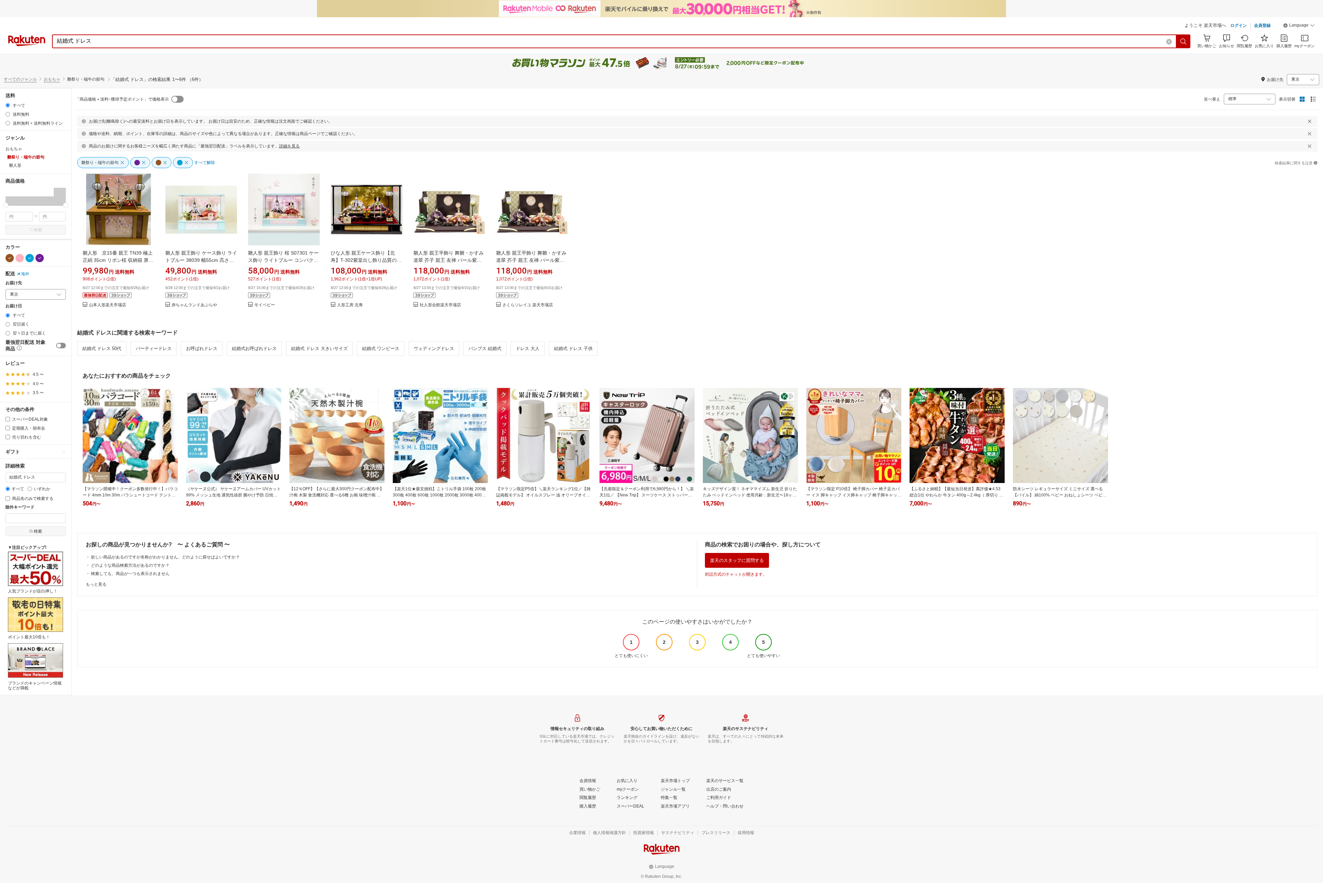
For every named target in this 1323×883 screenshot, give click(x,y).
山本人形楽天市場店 (107, 305)
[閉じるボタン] (1309, 121)
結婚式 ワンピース (380, 348)
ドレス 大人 (528, 348)
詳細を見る (289, 146)
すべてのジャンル (20, 79)
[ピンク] (20, 258)
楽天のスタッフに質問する (737, 560)
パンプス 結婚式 (485, 348)
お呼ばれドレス (201, 348)
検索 (38, 229)
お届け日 (14, 306)
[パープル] (39, 258)
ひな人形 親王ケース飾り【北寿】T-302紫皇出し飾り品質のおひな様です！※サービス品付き (366, 260)
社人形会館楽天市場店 (440, 305)
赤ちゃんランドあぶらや (194, 305)
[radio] (8, 105)
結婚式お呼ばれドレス (254, 348)
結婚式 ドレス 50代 (101, 348)
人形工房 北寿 (350, 305)
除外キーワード (20, 507)
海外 (25, 273)
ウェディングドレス (434, 348)
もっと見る (96, 584)
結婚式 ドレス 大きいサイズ (319, 348)
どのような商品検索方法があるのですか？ (130, 565)
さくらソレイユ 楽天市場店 (527, 305)
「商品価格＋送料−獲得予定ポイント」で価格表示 (122, 99)
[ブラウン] (10, 258)
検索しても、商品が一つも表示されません (130, 573)
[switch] (61, 345)
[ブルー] (29, 258)
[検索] (1183, 41)
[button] (1299, 26)
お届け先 (14, 283)
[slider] (5, 205)
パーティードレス (154, 348)
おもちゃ (52, 79)
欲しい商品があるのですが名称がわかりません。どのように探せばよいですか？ (165, 557)
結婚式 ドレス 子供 (573, 348)
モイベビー (264, 305)
